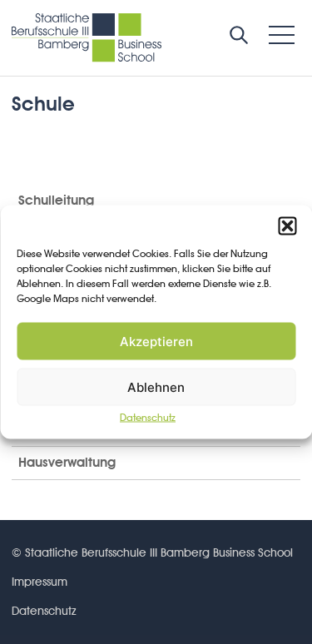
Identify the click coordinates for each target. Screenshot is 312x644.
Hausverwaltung (67, 462)
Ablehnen (156, 386)
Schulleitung (56, 200)
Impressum (39, 581)
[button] (287, 226)
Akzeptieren (156, 341)
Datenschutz (148, 417)
